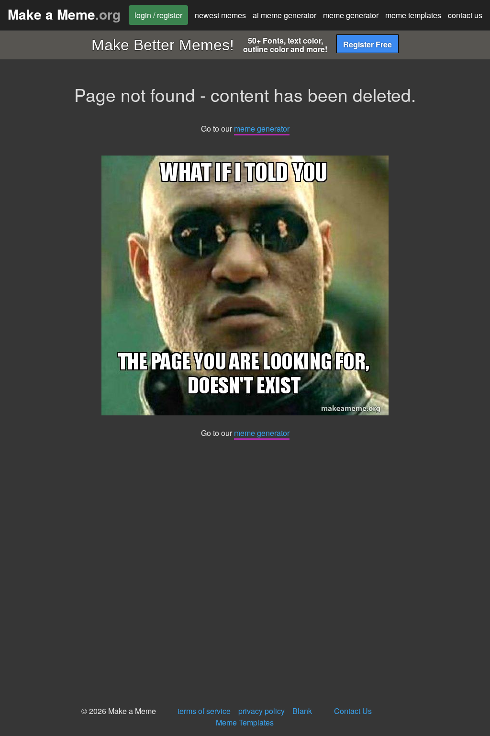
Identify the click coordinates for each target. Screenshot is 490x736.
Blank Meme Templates (264, 716)
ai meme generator (284, 15)
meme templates (413, 15)
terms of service (204, 710)
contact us (465, 15)
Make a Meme (64, 14)
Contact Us (353, 710)
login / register (158, 15)
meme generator (351, 15)
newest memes (220, 15)
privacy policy (261, 710)
